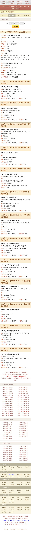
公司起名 (4, 469)
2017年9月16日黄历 (23, 401)
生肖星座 (11, 502)
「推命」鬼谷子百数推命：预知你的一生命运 (15, 518)
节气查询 (19, 482)
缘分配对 (19, 477)
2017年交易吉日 (7, 436)
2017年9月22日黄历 (23, 407)
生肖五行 (19, 497)
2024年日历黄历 (23, 452)
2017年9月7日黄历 (8, 393)
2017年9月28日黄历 (23, 413)
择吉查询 (11, 484)
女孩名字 (27, 467)
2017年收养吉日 (7, 438)
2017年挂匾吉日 (23, 430)
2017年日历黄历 (7, 446)
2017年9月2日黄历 (23, 387)
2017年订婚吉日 (23, 426)
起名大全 (4, 467)
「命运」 (15, 372)
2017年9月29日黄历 (7, 415)
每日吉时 (11, 482)
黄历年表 (4, 484)
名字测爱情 (4, 477)
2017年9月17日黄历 (7, 403)
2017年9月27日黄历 (7, 413)
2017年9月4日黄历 (23, 389)
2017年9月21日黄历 (7, 407)
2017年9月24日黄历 (23, 409)
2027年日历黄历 (7, 456)
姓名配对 (11, 477)
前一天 (4, 15)
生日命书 (27, 509)
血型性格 (27, 497)
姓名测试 (4, 3)
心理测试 (11, 3)
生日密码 (11, 509)
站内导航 (27, 3)
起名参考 (11, 1)
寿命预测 (19, 507)
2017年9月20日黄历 (23, 405)
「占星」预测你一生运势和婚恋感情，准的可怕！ (15, 374)
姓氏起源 (4, 474)
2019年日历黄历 (7, 448)
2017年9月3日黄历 (8, 389)
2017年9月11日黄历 (7, 397)
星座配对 (4, 490)
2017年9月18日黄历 (23, 403)
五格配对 (27, 477)
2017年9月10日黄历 (23, 395)
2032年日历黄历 (23, 460)
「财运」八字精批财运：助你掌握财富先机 (15, 522)
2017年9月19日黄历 (7, 405)
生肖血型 (19, 500)
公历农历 (27, 484)
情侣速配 (27, 490)
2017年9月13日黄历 (7, 399)
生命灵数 (4, 512)
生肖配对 (4, 492)
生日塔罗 (19, 509)
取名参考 (11, 467)
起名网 (3, 12)
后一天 (19, 15)
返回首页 (4, 1)
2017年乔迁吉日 (23, 423)
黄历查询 (19, 3)
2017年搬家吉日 (7, 425)
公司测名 (11, 469)
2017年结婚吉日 (23, 425)
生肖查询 (11, 497)
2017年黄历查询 (9, 12)
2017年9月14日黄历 (23, 399)
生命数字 (11, 512)
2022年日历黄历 (23, 450)
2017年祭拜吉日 (23, 436)
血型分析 (4, 500)
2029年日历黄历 (7, 458)
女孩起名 (27, 1)
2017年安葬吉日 (7, 432)
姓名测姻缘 (27, 474)
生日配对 (19, 492)
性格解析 (27, 500)
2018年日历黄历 (23, 446)
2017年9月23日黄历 (7, 409)
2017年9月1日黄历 (8, 387)
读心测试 (27, 507)
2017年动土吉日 (7, 426)
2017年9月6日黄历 (23, 391)
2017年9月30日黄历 (23, 415)
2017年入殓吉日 (23, 432)
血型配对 (11, 500)
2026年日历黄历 (23, 454)
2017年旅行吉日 (7, 428)
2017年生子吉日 (7, 434)
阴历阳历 (19, 484)
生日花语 (4, 509)
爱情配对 (11, 490)
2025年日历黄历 (7, 454)
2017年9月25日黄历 (7, 411)
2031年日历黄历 (7, 460)
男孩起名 (19, 1)
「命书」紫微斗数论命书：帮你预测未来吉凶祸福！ (15, 516)
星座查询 (4, 497)
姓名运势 (19, 474)
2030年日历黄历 (23, 458)
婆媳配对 (11, 492)
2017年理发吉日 (7, 430)
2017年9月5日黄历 (8, 391)
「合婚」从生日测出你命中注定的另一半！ (15, 524)
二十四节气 (27, 482)
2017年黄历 (27, 15)
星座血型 (4, 502)
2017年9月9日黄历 (8, 395)
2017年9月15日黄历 (7, 401)
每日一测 (11, 507)
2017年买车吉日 (23, 434)
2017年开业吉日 (7, 423)
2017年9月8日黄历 (23, 393)
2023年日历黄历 (7, 452)
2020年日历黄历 (23, 448)
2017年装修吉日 (23, 428)
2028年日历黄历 (23, 456)
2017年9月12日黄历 (23, 397)
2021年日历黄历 (7, 450)
